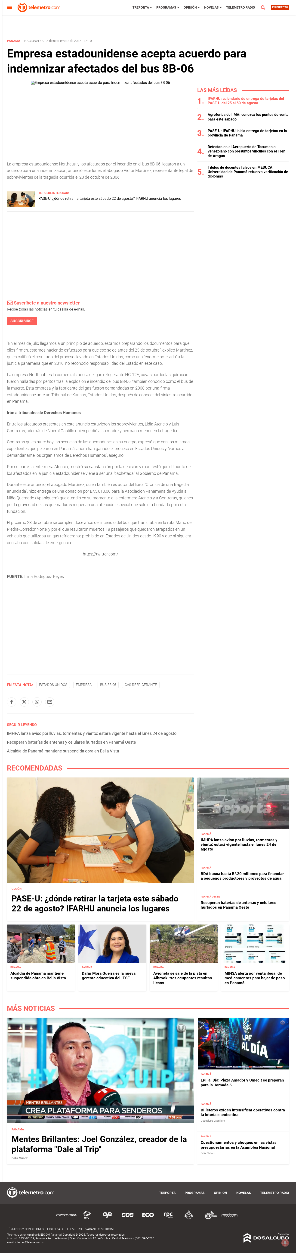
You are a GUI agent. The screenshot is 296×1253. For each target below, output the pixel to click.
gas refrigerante (141, 685)
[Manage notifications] (285, 1243)
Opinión (190, 7)
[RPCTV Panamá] (87, 1218)
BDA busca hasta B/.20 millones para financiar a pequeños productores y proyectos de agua (242, 876)
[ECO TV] (148, 1218)
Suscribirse (22, 321)
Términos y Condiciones (25, 1229)
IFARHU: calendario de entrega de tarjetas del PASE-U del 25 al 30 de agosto (246, 100)
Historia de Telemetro (64, 1229)
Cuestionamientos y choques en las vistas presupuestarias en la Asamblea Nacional (239, 1144)
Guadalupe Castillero (213, 1120)
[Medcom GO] (66, 1218)
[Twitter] (24, 702)
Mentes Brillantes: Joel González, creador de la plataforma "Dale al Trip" (99, 1144)
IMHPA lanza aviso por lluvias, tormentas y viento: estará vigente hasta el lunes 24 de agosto (91, 733)
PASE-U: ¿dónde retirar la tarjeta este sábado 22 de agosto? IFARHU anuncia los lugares (109, 198)
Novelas (211, 7)
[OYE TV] (107, 1218)
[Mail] (49, 702)
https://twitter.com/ (100, 554)
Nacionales (33, 41)
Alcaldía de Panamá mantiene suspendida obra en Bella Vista (63, 751)
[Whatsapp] (37, 702)
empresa (84, 685)
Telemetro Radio (240, 7)
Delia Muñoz (20, 1158)
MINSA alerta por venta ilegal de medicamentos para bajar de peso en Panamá (255, 978)
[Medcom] (229, 1218)
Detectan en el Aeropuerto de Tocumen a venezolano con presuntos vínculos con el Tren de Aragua (246, 151)
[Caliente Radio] (189, 1218)
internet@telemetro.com (30, 1242)
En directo (280, 7)
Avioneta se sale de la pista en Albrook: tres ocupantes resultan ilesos (182, 978)
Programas (166, 7)
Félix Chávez (208, 1153)
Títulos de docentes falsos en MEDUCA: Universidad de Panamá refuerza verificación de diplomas (248, 171)
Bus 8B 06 (108, 685)
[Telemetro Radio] (209, 1218)
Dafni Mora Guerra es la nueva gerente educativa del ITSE (109, 975)
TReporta (141, 7)
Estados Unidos (53, 685)
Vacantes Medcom (99, 1229)
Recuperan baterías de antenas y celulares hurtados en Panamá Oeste (71, 742)
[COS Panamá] (127, 1218)
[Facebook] (11, 702)
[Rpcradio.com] (168, 1218)
